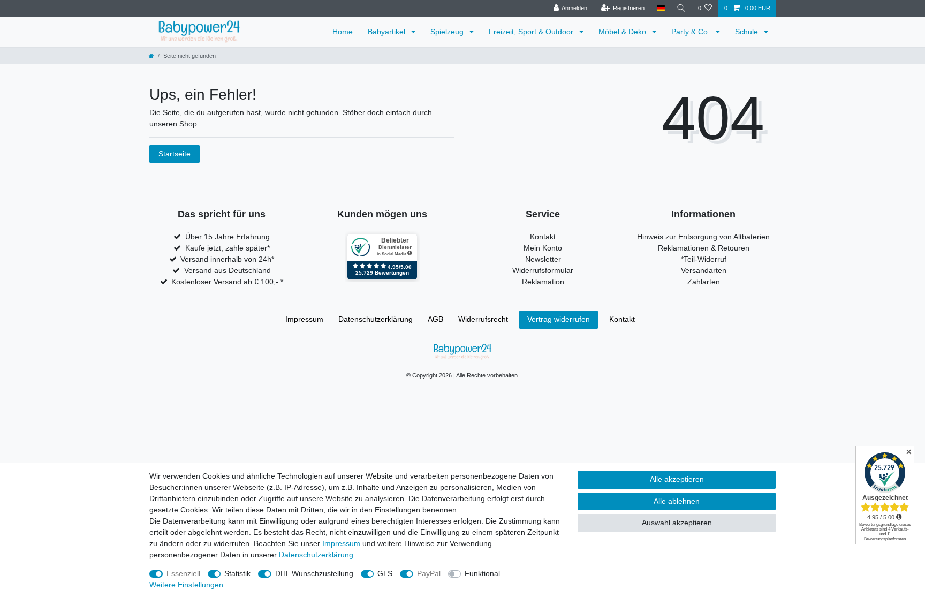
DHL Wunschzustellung (314, 573)
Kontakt (543, 236)
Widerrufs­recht (483, 319)
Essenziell (183, 573)
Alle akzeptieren (677, 479)
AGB (435, 319)
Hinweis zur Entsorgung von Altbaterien (703, 236)
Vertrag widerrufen (558, 319)
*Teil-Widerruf (703, 259)
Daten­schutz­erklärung (375, 319)
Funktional (482, 573)
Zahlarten (703, 281)
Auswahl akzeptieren (677, 522)
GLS (384, 573)
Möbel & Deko (623, 31)
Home (342, 31)
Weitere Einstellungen (186, 584)
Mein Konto (543, 248)
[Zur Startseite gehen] (151, 55)
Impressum (304, 319)
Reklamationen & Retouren (703, 248)
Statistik (237, 573)
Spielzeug (448, 31)
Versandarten (703, 270)
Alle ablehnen (677, 501)
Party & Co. (691, 31)
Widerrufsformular (542, 270)
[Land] (660, 8)
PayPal (429, 573)
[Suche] (681, 8)
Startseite (174, 153)
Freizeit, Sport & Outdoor (532, 31)
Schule (747, 31)
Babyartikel (387, 31)
